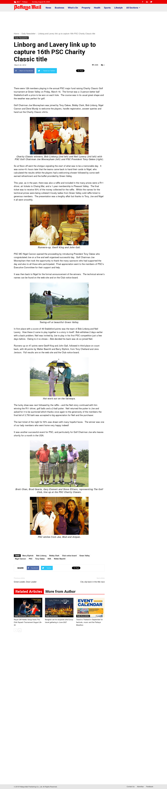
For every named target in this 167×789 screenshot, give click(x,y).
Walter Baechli (59, 558)
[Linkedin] (147, 2)
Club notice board (69, 555)
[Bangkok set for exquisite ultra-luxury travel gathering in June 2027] (59, 607)
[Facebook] (143, 2)
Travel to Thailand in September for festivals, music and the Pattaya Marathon (89, 622)
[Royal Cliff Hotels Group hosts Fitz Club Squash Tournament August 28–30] (28, 607)
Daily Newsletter (21, 37)
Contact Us (131, 786)
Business (59, 7)
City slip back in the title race (92, 581)
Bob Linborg (41, 555)
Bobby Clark (54, 555)
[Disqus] (59, 673)
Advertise (140, 786)
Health (97, 7)
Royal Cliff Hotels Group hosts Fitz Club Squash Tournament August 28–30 (28, 622)
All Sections (132, 7)
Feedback (149, 786)
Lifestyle (118, 7)
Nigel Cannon (20, 558)
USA (49, 558)
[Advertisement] (83, 20)
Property (86, 7)
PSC (30, 558)
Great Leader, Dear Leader (25, 581)
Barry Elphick (27, 555)
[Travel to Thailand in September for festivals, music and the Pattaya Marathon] (90, 607)
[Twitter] (151, 2)
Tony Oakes (40, 558)
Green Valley (84, 555)
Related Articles (28, 591)
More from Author (60, 591)
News (48, 7)
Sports (107, 7)
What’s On (73, 7)
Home (16, 33)
